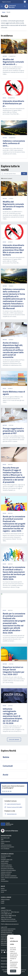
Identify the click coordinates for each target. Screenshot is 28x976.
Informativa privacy (6, 939)
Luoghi (2, 901)
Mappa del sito (4, 967)
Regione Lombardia (6, 2)
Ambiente (3, 858)
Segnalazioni (4, 958)
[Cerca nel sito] (25, 6)
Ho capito (13, 971)
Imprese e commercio (6, 872)
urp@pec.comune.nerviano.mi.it (9, 921)
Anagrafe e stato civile (6, 859)
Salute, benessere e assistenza (8, 876)
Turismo (3, 879)
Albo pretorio (4, 943)
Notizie (2, 888)
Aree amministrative (6, 845)
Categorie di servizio (7, 854)
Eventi (2, 903)
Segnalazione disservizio (7, 930)
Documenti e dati (5, 838)
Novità (3, 886)
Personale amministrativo (7, 847)
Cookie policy (4, 938)
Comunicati (4, 890)
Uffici (2, 839)
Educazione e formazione (7, 868)
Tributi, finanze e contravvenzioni (9, 877)
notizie (5, 56)
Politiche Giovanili (5, 964)
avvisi (4, 98)
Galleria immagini (5, 899)
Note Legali (4, 941)
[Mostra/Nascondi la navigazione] (2, 6)
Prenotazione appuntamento (8, 929)
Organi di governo (5, 841)
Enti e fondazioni (5, 848)
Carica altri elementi (14, 739)
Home (3, 12)
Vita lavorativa (4, 881)
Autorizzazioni (4, 863)
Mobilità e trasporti (6, 874)
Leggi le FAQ (4, 927)
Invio (24, 173)
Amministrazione (6, 835)
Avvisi (2, 892)
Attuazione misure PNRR (7, 934)
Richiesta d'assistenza (6, 932)
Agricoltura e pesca (6, 856)
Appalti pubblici (5, 861)
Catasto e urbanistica (6, 865)
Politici (2, 843)
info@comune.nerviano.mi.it (11, 924)
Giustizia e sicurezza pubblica (8, 870)
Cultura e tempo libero (6, 867)
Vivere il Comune (6, 897)
